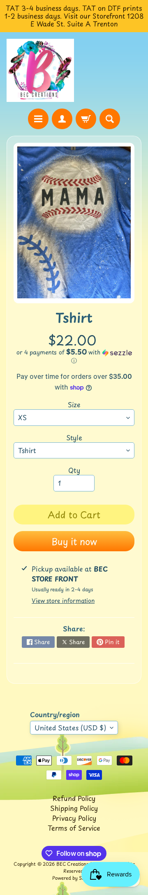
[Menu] (38, 119)
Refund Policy (74, 798)
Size (74, 404)
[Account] (62, 119)
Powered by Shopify (74, 877)
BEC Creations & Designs (83, 863)
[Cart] (86, 119)
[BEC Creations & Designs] (40, 70)
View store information (63, 600)
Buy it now (74, 541)
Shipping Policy (74, 808)
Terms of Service (74, 828)
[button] (74, 356)
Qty (74, 470)
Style (74, 437)
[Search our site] (109, 119)
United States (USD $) (70, 727)
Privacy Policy (74, 818)
